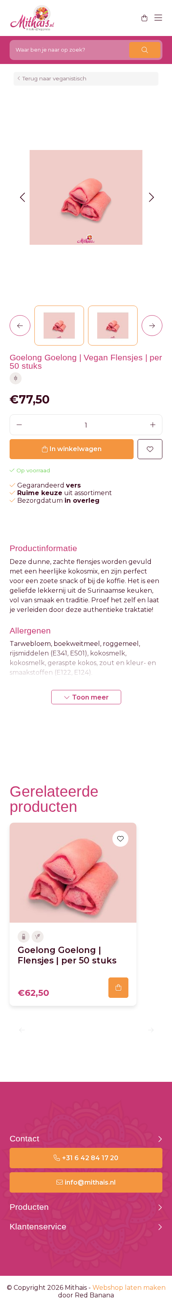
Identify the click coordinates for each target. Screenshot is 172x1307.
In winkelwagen (76, 449)
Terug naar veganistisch (54, 78)
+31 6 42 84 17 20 (90, 1158)
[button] (22, 197)
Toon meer (90, 697)
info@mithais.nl (90, 1182)
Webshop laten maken (129, 1287)
